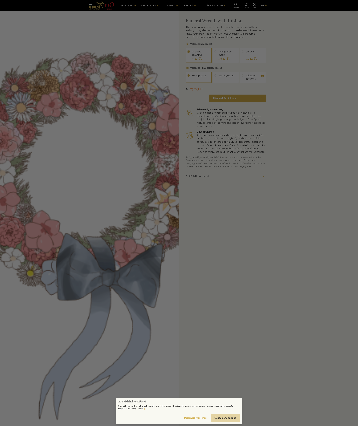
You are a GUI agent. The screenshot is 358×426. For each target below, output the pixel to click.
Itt (144, 409)
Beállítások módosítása (196, 418)
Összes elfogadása (225, 418)
